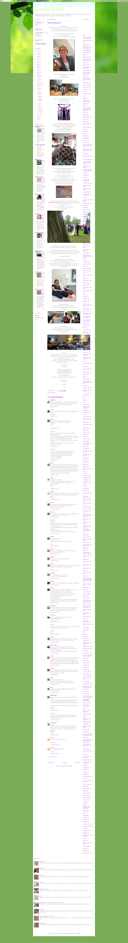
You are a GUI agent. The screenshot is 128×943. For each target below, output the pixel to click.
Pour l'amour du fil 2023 (87, 511)
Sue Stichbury (86, 669)
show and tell (85, 627)
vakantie (84, 791)
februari (40, 111)
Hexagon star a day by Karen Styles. (87, 313)
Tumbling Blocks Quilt (87, 776)
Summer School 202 (87, 676)
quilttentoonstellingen (87, 584)
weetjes (84, 828)
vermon (84, 804)
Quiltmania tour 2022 (87, 565)
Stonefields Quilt (40, 100)
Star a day (85, 650)
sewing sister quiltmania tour (86, 621)
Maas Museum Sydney (87, 419)
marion (51, 668)
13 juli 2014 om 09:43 (54, 692)
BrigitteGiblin (85, 138)
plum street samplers (87, 503)
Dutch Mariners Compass (86, 238)
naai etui (84, 460)
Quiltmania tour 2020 (87, 561)
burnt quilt (85, 142)
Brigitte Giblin (85, 136)
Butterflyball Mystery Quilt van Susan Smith (87, 150)
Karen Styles (85, 374)
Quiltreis (84, 570)
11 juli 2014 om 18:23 (54, 665)
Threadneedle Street (87, 760)
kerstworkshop (86, 379)
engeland (84, 240)
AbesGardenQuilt (86, 50)
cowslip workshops (87, 183)
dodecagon (85, 220)
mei (39, 105)
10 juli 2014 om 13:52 (54, 509)
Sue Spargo (85, 667)
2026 (38, 50)
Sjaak (84, 634)
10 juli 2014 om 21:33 (54, 612)
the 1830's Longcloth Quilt (87, 727)
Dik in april (42, 882)
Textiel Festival (86, 724)
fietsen (84, 266)
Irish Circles (85, 325)
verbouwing (85, 795)
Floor (51, 588)
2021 (38, 60)
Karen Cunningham (86, 372)
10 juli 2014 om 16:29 (54, 533)
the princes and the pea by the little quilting (88, 734)
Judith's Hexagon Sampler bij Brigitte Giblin (87, 349)
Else (51, 687)
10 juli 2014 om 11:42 (54, 446)
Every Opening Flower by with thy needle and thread (87, 256)
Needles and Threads (87, 469)
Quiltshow (85, 576)
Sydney (84, 708)
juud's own (85, 366)
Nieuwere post (51, 762)
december (40, 76)
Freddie (84, 278)
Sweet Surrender (86, 703)
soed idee (85, 636)
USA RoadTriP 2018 (86, 788)
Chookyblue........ (39, 272)
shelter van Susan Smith (88, 624)
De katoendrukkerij (87, 203)
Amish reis (85, 65)
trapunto (85, 765)
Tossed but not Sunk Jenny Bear (87, 762)
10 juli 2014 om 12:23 (54, 475)
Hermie (51, 637)
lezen (84, 398)
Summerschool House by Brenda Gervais (87, 686)
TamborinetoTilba (86, 714)
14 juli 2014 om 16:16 (54, 735)
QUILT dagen (42, 868)
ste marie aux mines (87, 653)
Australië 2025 (86, 89)
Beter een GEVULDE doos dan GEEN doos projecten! (87, 109)
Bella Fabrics (85, 103)
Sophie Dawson (86, 638)
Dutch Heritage (86, 235)
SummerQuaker (86, 681)
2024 (38, 54)
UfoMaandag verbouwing (88, 781)
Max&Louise (85, 434)
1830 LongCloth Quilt (87, 40)
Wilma (51, 478)
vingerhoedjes (85, 811)
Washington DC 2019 (87, 826)
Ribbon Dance (85, 596)
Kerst (84, 376)
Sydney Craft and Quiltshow (86, 711)
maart (39, 109)
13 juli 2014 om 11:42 (54, 710)
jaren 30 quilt (85, 335)
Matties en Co (86, 432)
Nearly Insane (85, 466)
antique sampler (86, 70)
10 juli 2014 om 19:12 (54, 570)
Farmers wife (85, 262)
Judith (38, 316)
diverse (84, 216)
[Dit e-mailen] (60, 390)
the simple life (86, 748)
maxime (84, 436)
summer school (86, 674)
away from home (86, 93)
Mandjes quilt (85, 422)
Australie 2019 (86, 82)
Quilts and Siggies (40, 232)
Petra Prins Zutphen (87, 499)
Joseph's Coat (86, 345)
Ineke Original (53, 722)
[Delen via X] (62, 390)
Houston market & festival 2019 (87, 320)
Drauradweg (85, 225)
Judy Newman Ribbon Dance (87, 358)
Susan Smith (85, 694)
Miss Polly (85, 446)
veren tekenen (86, 799)
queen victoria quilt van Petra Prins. (87, 545)
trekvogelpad (85, 767)
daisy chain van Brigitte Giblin (87, 200)
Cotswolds (85, 175)
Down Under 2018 (86, 223)
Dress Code (85, 227)
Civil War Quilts (40, 289)
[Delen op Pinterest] (65, 390)
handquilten (85, 298)
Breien (84, 133)
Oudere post (77, 762)
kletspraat (85, 385)
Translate (40, 36)
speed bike (85, 640)
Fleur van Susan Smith (87, 275)
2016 (38, 70)
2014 (38, 74)
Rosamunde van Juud (87, 609)
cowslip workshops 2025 (87, 186)
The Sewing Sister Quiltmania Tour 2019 (87, 744)
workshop (85, 848)
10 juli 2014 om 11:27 (54, 416)
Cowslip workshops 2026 (87, 189)
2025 (38, 52)
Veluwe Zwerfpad (86, 793)
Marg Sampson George (44, 889)
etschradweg (85, 253)
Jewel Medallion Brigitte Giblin (87, 342)
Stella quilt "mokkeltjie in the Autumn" (87, 655)
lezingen (84, 400)
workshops (85, 850)
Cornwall (84, 173)
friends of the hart (87, 280)
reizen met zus (86, 592)
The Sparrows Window (87, 751)
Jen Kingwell (85, 339)
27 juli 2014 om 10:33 (54, 753)
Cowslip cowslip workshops (86, 180)
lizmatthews (85, 410)
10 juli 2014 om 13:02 (54, 499)
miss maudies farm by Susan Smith (87, 444)
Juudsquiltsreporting (87, 369)
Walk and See (39, 251)
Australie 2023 (86, 85)
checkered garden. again (43, 216)
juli (39, 91)
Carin (51, 677)
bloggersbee (85, 115)
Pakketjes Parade (86, 482)
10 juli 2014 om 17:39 (54, 554)
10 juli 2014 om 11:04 (54, 406)
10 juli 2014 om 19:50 (54, 578)
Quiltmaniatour (86, 568)
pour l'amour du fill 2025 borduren (87, 526)
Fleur (84, 273)
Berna (51, 581)
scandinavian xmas (86, 616)
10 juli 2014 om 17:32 (54, 546)
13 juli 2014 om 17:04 (54, 719)
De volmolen (85, 205)
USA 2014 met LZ (86, 784)
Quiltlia (51, 491)
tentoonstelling (86, 722)
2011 (38, 119)
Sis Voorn (52, 615)
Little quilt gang (86, 404)
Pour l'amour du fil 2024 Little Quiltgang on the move (88, 515)
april (39, 107)
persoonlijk (85, 488)
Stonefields (85, 665)
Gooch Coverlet (86, 285)
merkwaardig (85, 441)
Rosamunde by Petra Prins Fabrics (87, 607)
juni (39, 103)
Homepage (64, 762)
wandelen (85, 822)
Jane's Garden (86, 330)
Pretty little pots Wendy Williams (86, 529)
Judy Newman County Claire (87, 355)
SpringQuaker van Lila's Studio (87, 643)
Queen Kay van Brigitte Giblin (87, 539)
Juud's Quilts (49, 9)
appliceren (85, 76)
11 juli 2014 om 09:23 (54, 642)
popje (43, 233)
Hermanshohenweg (86, 308)
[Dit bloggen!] (61, 390)
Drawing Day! (43, 129)
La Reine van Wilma (87, 388)
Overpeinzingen (86, 479)
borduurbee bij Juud (87, 123)
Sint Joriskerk (86, 629)
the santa (85, 737)
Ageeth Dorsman (53, 645)
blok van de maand (86, 117)
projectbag (85, 534)
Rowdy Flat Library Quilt (87, 613)
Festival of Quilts (86, 264)
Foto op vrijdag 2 (43, 179)
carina (51, 656)
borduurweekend (86, 127)
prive (84, 532)
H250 (84, 294)
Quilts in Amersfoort (87, 572)
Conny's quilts (39, 176)
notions (84, 473)
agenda (84, 55)
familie (84, 259)
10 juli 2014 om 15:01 (54, 517)
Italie (84, 327)
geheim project (86, 283)
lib (83, 402)
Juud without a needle (87, 363)
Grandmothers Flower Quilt (87, 288)
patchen (84, 484)
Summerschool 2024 (87, 684)
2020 (38, 62)
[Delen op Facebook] (64, 390)
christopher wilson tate (88, 156)
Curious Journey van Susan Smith (87, 195)
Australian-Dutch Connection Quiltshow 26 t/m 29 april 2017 (52, 902)
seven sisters (85, 618)
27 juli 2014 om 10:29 (54, 744)
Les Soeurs (85, 395)
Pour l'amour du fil (87, 508)
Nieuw (84, 471)
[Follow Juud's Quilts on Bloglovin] (41, 44)
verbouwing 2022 (86, 797)
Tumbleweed (85, 774)
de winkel (85, 207)
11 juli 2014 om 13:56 (54, 653)
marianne (52, 573)
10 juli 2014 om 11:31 (54, 428)
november (40, 79)
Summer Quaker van (87, 671)
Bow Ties (85, 131)
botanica (84, 129)
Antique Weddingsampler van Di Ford (47, 916)
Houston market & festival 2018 (87, 317)
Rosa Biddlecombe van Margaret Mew (87, 601)
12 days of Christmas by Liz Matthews (87, 37)
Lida (51, 563)
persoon (84, 486)
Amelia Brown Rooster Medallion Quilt (87, 60)
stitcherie (85, 658)
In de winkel (42, 875)
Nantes (84, 462)
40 (83, 42)
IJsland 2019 (85, 323)
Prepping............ (43, 274)
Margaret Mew (86, 428)
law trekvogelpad (86, 393)
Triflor (84, 770)
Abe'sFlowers (85, 45)
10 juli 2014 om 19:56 (54, 585)
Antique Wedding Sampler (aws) (86, 73)
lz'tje (84, 414)
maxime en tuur (86, 439)
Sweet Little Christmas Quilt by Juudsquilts (87, 696)
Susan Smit (85, 691)
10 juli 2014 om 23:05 (54, 634)
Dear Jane (85, 209)
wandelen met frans (87, 824)
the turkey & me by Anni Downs (87, 757)
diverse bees (52, 392)
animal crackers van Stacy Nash (87, 67)
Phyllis (51, 463)
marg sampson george (87, 424)
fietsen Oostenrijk (86, 268)
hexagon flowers (86, 311)
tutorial (84, 778)
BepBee (84, 106)
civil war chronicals (87, 159)
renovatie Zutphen (86, 594)
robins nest (85, 598)
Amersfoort (85, 62)
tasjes (84, 716)
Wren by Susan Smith (87, 853)
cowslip (84, 177)
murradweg (85, 458)
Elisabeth (52, 400)
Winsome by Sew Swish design (87, 843)
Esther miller (85, 245)
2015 (38, 72)
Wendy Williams (86, 830)
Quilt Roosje (85, 548)
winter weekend (86, 846)
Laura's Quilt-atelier (41, 144)
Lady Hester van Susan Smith (87, 390)
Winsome (85, 840)
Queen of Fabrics (86, 542)
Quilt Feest (42, 909)
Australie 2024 (86, 87)
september (40, 85)
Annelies (51, 557)
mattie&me (85, 430)
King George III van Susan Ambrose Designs (88, 381)
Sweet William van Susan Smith (86, 705)
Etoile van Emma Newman (86, 250)
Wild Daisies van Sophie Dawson (87, 835)
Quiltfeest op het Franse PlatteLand (86, 553)
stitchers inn (85, 660)
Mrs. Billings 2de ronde (87, 451)
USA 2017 (84, 786)
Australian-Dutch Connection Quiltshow (87, 78)
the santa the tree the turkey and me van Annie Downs (87, 741)
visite (84, 813)
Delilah (84, 214)
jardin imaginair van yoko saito (87, 332)
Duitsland (85, 229)
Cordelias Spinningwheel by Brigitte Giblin (87, 170)
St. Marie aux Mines (87, 648)
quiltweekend (85, 587)
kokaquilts (39, 214)
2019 (38, 64)
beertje (84, 98)
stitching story (86, 663)
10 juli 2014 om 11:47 (54, 460)
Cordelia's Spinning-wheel (86, 167)
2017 (38, 68)
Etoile (84, 247)
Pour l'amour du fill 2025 (87, 523)
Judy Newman (85, 352)
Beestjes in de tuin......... (43, 162)
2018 (38, 66)
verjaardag (85, 802)
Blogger (78, 933)
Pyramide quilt (86, 537)
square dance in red (87, 646)
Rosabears (39, 159)
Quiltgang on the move (87, 556)
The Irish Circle (86, 729)
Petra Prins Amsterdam (87, 493)
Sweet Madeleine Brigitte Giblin (86, 700)
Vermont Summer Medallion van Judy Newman (86, 807)
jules (84, 361)
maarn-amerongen (86, 416)
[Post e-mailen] (58, 390)
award (84, 91)
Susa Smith (85, 689)
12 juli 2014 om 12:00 (54, 675)
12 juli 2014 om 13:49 (54, 684)
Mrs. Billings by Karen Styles (87, 455)
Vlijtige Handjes (53, 695)
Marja (51, 536)
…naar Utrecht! (39, 145)
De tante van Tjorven (41, 194)
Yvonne (51, 502)
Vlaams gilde (85, 815)
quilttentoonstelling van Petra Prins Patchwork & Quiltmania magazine (87, 579)
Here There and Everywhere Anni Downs (88, 304)
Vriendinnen (85, 817)
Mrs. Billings (85, 449)
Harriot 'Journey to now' (87, 301)
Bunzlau (84, 140)
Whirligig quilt (85, 833)
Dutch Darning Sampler (87, 231)
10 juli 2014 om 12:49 (54, 488)
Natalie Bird (85, 464)
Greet (51, 419)
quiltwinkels (85, 589)
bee (83, 96)
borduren (85, 119)
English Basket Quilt (87, 243)
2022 (38, 58)
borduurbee (85, 121)
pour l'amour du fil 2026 (87, 519)
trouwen (84, 772)
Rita (51, 549)
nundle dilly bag (86, 475)
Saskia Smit (52, 605)
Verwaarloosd (40, 96)
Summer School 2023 (87, 678)
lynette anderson (86, 412)
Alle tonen (43, 309)
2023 (38, 56)
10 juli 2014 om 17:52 (54, 560)
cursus (84, 197)
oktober (40, 83)
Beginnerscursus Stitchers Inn (86, 101)
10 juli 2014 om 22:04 (54, 621)
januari (39, 113)
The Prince (85, 732)
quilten (84, 550)
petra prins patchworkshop (86, 497)
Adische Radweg (86, 52)
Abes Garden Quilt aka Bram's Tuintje (87, 47)
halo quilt (85, 296)
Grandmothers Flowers (87, 290)
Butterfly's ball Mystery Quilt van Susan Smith (88, 145)
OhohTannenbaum (86, 477)
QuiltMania (85, 559)
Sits (83, 632)
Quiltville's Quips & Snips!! (40, 126)
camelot (84, 154)
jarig (84, 337)
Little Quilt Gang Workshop (86, 407)
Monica (51, 512)
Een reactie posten (53, 756)
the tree (84, 754)
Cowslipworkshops (86, 192)
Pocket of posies (86, 506)
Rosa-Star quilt (86, 604)
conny (51, 737)
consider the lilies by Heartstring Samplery (87, 162)
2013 (38, 115)
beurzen (84, 112)
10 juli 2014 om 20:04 (54, 603)
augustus (40, 88)
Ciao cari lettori (39, 93)
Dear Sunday (85, 212)
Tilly (51, 409)
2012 (38, 117)
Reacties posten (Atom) (67, 766)
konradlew (65, 933)
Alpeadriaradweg (86, 57)
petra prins (85, 490)
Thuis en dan (42, 861)
